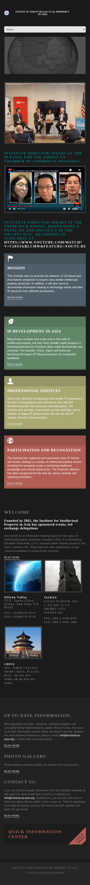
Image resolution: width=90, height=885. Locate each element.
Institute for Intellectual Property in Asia (45, 868)
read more (12, 557)
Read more (15, 297)
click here (77, 835)
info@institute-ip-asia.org (19, 798)
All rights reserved (50, 873)
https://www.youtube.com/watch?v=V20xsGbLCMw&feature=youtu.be (45, 244)
